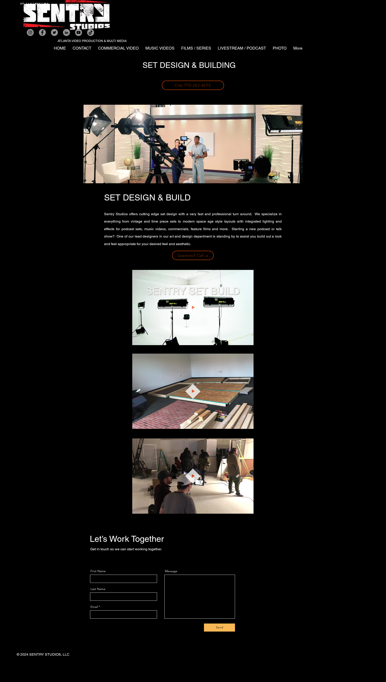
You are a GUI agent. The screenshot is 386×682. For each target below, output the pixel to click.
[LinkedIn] (66, 32)
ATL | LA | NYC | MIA (34, 3)
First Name (98, 571)
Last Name (97, 588)
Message (171, 571)
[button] (248, 424)
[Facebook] (42, 32)
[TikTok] (90, 32)
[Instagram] (30, 32)
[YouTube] (78, 32)
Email (94, 606)
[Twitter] (54, 32)
